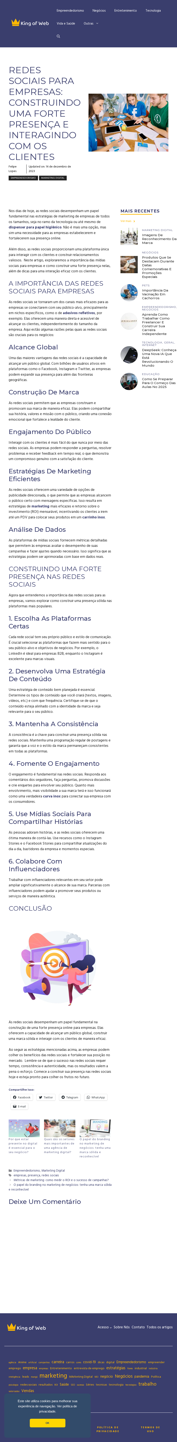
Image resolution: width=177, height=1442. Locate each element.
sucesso (80, 1384)
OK (47, 1423)
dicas (101, 1362)
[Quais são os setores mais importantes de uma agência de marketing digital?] (59, 1128)
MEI (96, 1376)
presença (34, 1175)
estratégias (115, 1368)
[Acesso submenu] (111, 1327)
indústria (153, 1368)
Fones (130, 1368)
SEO (73, 1384)
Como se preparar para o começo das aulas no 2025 (159, 383)
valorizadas (14, 1391)
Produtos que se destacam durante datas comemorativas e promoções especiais (158, 267)
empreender (156, 1362)
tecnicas (101, 1385)
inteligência (14, 1376)
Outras (88, 23)
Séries (90, 1385)
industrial (141, 1368)
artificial (32, 1362)
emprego (15, 1368)
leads (25, 1377)
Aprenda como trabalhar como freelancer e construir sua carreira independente (156, 324)
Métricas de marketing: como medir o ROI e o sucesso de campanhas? (61, 1180)
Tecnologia (153, 10)
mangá (34, 1376)
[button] (58, 36)
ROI (56, 1384)
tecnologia (116, 1385)
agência (12, 1362)
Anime (22, 1362)
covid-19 (89, 1362)
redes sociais (50, 1175)
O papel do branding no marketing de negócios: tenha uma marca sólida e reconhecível (95, 1148)
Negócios (99, 10)
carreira (58, 1362)
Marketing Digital (53, 178)
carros (70, 1362)
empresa (30, 1368)
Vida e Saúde (66, 23)
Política (156, 1377)
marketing (40, 506)
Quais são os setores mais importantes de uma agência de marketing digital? (59, 1145)
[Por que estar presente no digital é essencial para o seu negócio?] (24, 1128)
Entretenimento (125, 10)
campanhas (44, 1362)
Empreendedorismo (70, 10)
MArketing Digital (81, 1377)
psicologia (13, 1384)
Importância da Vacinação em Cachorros (155, 294)
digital (110, 1362)
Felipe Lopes (13, 168)
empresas (20, 1175)
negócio (106, 1376)
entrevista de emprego (89, 1368)
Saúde (64, 1384)
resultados (45, 1385)
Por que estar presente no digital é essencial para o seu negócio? (23, 1145)
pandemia (141, 1376)
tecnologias (130, 1384)
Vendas (27, 1391)
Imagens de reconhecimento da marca (159, 239)
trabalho (147, 1384)
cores (78, 1362)
